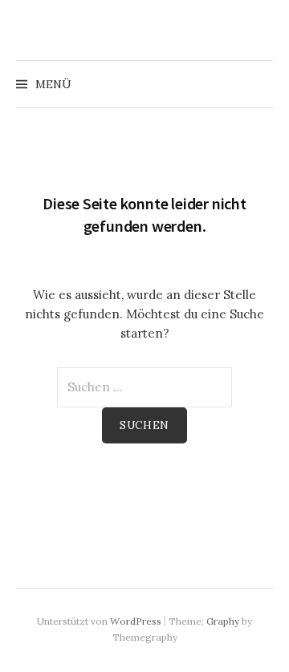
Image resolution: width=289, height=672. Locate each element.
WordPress (135, 621)
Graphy (222, 621)
